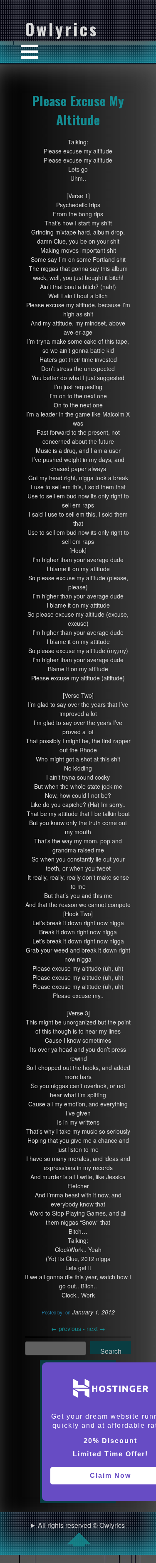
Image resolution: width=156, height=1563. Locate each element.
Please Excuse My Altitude (78, 110)
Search (110, 1350)
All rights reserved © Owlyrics (81, 1525)
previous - (69, 1328)
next (96, 1328)
